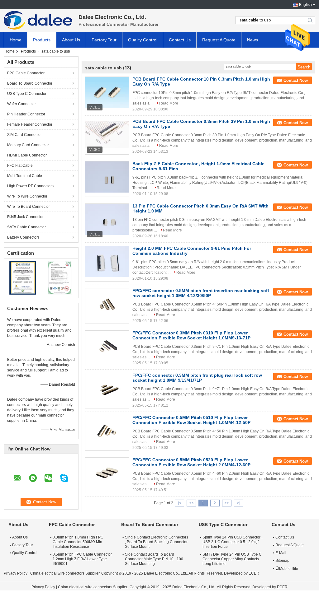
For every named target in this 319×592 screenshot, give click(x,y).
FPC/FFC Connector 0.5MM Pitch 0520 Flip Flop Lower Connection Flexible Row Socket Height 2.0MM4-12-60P (191, 462)
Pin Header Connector (26, 114)
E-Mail (280, 553)
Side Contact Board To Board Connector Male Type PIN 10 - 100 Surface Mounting (154, 559)
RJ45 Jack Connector (25, 217)
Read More (168, 103)
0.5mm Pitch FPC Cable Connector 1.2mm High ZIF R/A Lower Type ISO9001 (82, 559)
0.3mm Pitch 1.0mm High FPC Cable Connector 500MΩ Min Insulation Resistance (78, 542)
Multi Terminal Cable (24, 176)
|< (179, 503)
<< (191, 503)
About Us (71, 39)
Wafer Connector (21, 104)
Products (41, 39)
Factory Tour (104, 39)
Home (15, 39)
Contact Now (295, 80)
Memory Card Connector (28, 145)
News (252, 39)
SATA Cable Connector (26, 227)
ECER (254, 573)
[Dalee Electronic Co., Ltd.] (38, 20)
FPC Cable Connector (26, 73)
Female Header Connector (29, 124)
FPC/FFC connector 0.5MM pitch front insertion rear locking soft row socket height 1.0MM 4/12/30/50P (200, 293)
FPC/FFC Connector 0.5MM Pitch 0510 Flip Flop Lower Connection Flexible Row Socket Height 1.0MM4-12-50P (191, 420)
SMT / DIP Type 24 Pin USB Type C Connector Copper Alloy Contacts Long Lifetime (232, 559)
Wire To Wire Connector (27, 196)
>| (238, 503)
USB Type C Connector (26, 93)
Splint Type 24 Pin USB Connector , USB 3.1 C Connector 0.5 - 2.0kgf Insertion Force (232, 542)
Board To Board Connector (29, 83)
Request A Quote (219, 39)
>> (227, 503)
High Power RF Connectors (30, 186)
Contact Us (180, 39)
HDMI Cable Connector (27, 155)
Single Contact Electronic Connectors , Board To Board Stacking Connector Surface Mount (156, 542)
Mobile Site (288, 568)
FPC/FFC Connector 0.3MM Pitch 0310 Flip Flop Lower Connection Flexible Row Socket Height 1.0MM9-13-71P (191, 335)
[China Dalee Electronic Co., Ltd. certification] (22, 277)
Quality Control (142, 39)
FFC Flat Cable (20, 165)
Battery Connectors (23, 237)
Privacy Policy (15, 573)
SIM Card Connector (24, 135)
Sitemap (282, 560)
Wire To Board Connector (28, 206)
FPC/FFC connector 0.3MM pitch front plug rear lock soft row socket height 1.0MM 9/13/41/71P (197, 378)
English (305, 4)
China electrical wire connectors (57, 573)
